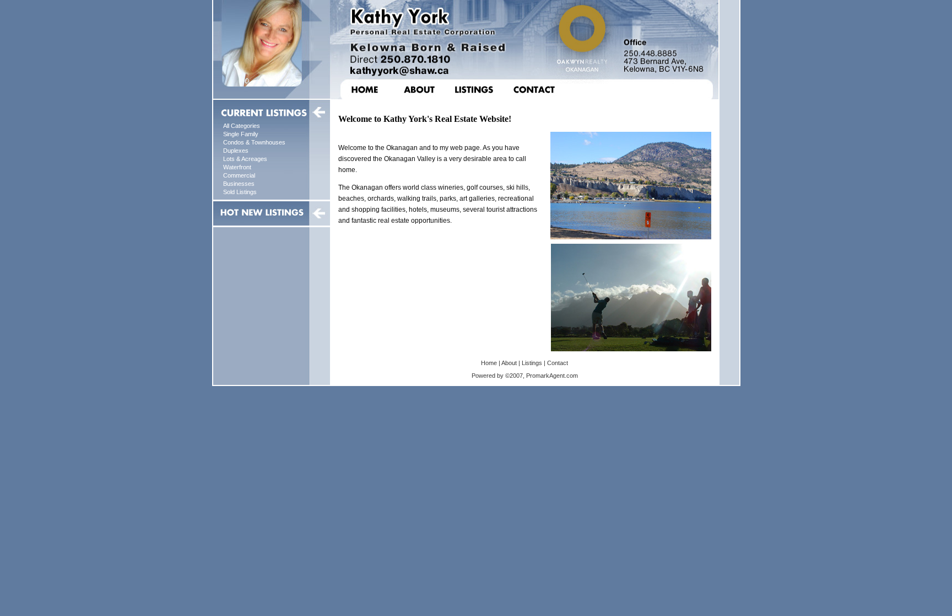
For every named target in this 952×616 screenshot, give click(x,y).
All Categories (241, 125)
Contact (557, 363)
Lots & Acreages (245, 159)
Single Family (240, 134)
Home (489, 363)
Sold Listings (240, 192)
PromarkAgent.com (552, 375)
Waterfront (237, 167)
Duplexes (235, 150)
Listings (532, 363)
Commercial (239, 175)
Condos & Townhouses (254, 142)
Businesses (239, 183)
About (509, 363)
